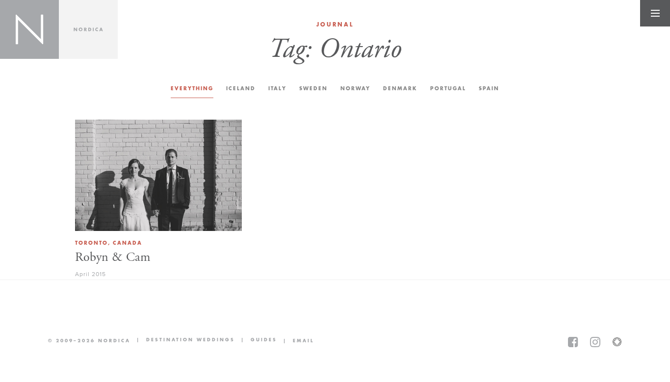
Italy (277, 88)
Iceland (241, 88)
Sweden (313, 88)
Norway (355, 88)
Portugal (448, 88)
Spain (489, 88)
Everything (192, 88)
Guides (256, 340)
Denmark (400, 88)
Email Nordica (295, 341)
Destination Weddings (182, 340)
